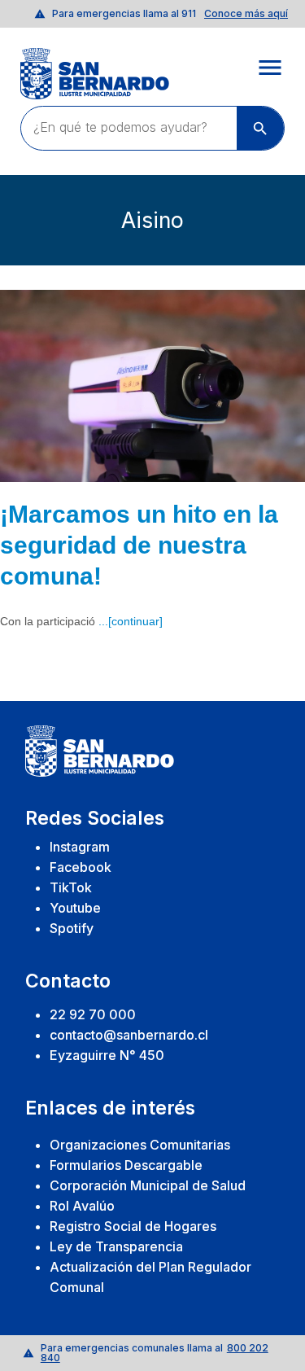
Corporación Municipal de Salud (148, 1185)
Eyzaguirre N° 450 (107, 1055)
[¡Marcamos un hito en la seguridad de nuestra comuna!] (152, 386)
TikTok (71, 887)
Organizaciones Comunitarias (140, 1145)
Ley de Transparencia (116, 1246)
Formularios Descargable (126, 1165)
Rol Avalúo (82, 1206)
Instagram (80, 847)
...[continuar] (130, 621)
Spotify (72, 928)
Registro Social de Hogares (133, 1226)
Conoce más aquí (246, 14)
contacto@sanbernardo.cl (129, 1035)
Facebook (80, 867)
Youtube (75, 908)
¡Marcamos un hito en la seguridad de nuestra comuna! (139, 544)
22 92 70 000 (93, 1014)
